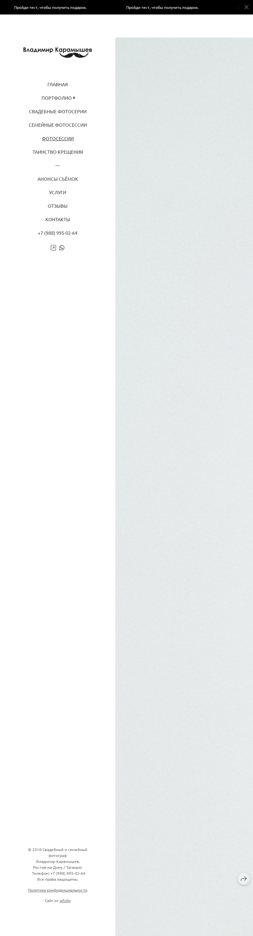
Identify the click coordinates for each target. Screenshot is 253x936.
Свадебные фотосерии (58, 111)
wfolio (65, 900)
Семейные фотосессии (58, 125)
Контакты (57, 219)
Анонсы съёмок (58, 179)
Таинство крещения (58, 152)
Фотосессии (58, 138)
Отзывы (58, 206)
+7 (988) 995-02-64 (57, 233)
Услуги (57, 192)
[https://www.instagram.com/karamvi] (53, 247)
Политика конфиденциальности (57, 890)
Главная (57, 84)
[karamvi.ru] (57, 52)
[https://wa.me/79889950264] (62, 247)
